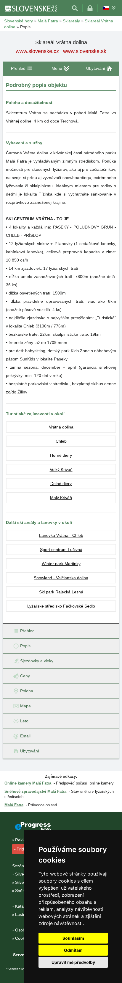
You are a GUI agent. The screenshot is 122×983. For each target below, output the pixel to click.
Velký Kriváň (61, 469)
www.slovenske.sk (84, 51)
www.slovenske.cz (37, 51)
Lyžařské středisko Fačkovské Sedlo (61, 606)
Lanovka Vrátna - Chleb (61, 535)
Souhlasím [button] (73, 938)
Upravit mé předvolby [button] (73, 962)
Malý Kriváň (61, 497)
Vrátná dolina (61, 427)
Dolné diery (61, 483)
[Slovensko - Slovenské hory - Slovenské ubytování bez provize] (30, 8)
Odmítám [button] (73, 950)
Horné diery (61, 455)
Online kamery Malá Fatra (27, 783)
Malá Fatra (13, 805)
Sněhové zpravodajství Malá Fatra (35, 791)
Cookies (22, 938)
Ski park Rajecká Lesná (61, 592)
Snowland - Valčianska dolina (61, 577)
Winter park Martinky (61, 563)
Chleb (61, 441)
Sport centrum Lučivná (61, 549)
